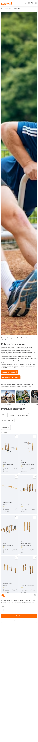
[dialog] (19, 371)
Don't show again (19, 621)
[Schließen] (35, 595)
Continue (19, 616)
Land (2, 606)
